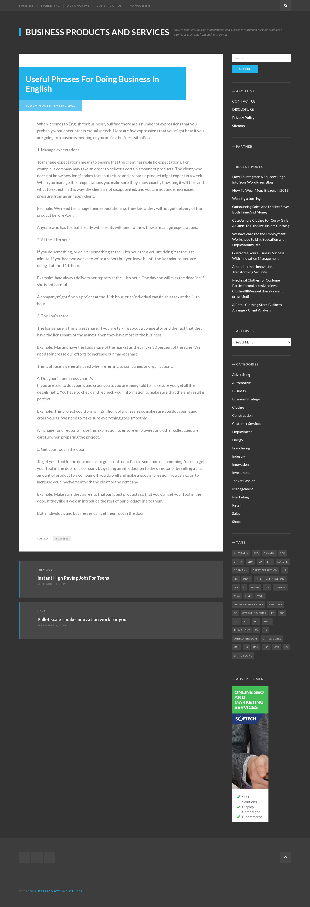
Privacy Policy (243, 117)
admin (35, 105)
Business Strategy (246, 399)
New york (275, 604)
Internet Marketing (270, 578)
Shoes (236, 521)
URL (236, 647)
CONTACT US (244, 101)
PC (272, 613)
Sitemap (238, 125)
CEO (282, 553)
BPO (256, 553)
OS (235, 613)
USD (276, 647)
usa (255, 647)
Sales (236, 513)
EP (260, 561)
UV (286, 647)
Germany (240, 570)
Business (26, 5)
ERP (269, 561)
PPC (236, 621)
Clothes (238, 407)
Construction (109, 5)
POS (282, 613)
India (247, 578)
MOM (260, 595)
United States (271, 638)
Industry (238, 456)
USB (266, 647)
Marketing (50, 5)
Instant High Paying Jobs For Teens (73, 578)
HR (236, 578)
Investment (241, 472)
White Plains (243, 655)
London (280, 587)
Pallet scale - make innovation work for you (81, 619)
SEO (256, 621)
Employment (242, 431)
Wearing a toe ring (246, 198)
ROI (246, 621)
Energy (237, 440)
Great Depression (265, 570)
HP (284, 570)
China (238, 561)
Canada (269, 553)
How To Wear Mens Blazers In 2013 (260, 190)
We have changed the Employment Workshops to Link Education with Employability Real (258, 239)
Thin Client (242, 630)
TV (256, 630)
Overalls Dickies (254, 613)
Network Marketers (248, 604)
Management (141, 5)
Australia (241, 553)
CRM (250, 561)
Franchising (241, 448)
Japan (255, 587)
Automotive (78, 5)
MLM (248, 595)
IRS (236, 587)
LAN (267, 587)
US (246, 647)
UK (265, 630)
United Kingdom (245, 638)
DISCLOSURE (243, 109)
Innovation (240, 464)
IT (244, 587)
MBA (237, 595)
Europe (282, 561)
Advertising (241, 374)
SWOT (267, 621)
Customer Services (246, 423)
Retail (236, 505)
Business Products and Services (97, 32)
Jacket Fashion (243, 480)
